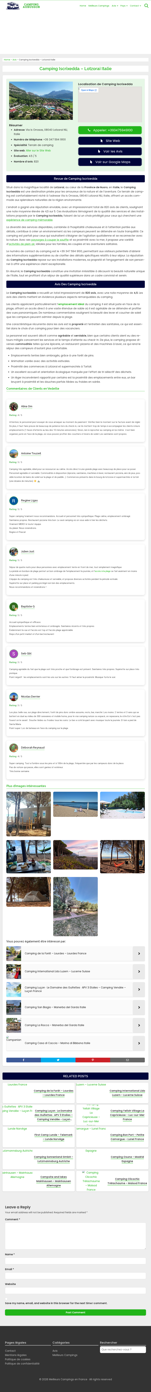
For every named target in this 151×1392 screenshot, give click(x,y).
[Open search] (146, 6)
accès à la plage (103, 571)
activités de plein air (22, 244)
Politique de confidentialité (22, 1363)
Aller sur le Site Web (38, 150)
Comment (12, 1219)
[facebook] (23, 1060)
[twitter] (58, 1060)
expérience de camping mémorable (29, 220)
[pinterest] (93, 1060)
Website (10, 1284)
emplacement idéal (71, 304)
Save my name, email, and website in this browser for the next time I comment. (56, 1303)
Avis (114, 5)
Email (9, 1269)
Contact (134, 5)
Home (83, 5)
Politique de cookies (17, 1359)
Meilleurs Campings (98, 5)
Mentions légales (16, 1355)
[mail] (127, 1060)
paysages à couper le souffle (50, 240)
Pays (122, 5)
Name (10, 1254)
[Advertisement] (75, 33)
